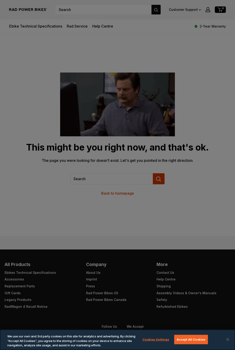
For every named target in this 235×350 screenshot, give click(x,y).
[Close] (228, 339)
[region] (117, 340)
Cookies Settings (156, 339)
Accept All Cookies (191, 339)
